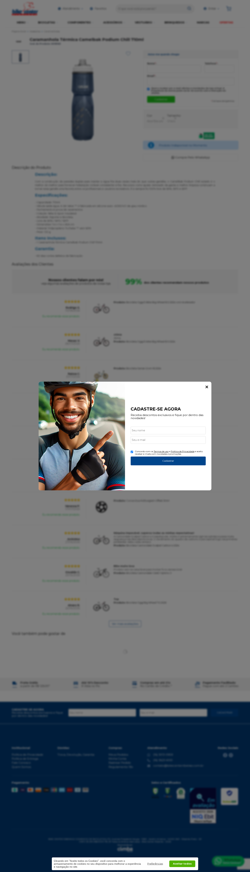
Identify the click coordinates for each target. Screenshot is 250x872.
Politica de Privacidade (182, 451)
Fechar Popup (207, 387)
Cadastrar (168, 460)
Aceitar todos (182, 863)
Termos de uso (161, 451)
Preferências (155, 863)
